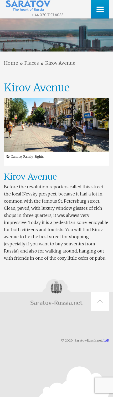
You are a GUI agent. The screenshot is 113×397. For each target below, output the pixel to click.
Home (11, 63)
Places (31, 63)
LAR (106, 340)
